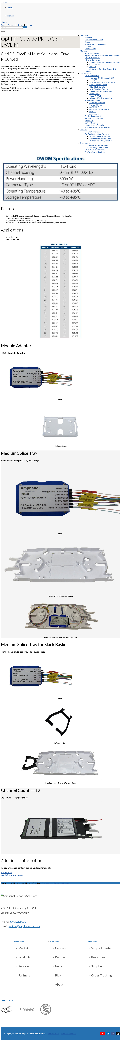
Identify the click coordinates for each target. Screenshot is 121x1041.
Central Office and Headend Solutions (104, 62)
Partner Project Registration (100, 141)
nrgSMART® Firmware (99, 109)
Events (87, 42)
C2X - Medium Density (98, 84)
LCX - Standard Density (98, 89)
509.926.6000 (6, 872)
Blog (20, 25)
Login (4, 22)
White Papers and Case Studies (97, 127)
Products (24, 957)
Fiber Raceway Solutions (95, 150)
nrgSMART (94, 107)
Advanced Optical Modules (100, 98)
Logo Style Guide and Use (99, 136)
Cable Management (93, 116)
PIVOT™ (93, 80)
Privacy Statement (61, 883)
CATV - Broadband (92, 57)
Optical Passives (91, 123)
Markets (83, 51)
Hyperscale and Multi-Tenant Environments (102, 55)
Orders (10, 7)
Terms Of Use (47, 883)
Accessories (94, 114)
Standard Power (95, 105)
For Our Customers (92, 132)
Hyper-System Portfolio (94, 125)
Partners (83, 129)
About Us (89, 37)
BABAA (92, 66)
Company (84, 35)
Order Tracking (101, 975)
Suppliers (97, 966)
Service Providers (92, 53)
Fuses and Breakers (97, 102)
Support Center (7, 25)
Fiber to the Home (92, 60)
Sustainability (90, 49)
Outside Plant (95, 64)
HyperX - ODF (95, 96)
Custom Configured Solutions (96, 147)
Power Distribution (92, 100)
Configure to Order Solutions (96, 145)
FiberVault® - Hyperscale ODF (102, 78)
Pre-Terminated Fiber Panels (101, 91)
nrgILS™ (92, 111)
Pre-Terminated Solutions (95, 152)
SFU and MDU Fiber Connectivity (103, 69)
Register (10, 16)
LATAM (88, 71)
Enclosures (89, 120)
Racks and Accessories (94, 118)
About (59, 984)
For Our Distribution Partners (97, 134)
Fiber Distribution (92, 75)
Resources (98, 957)
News (29, 25)
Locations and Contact (94, 40)
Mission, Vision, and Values (95, 44)
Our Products (85, 73)
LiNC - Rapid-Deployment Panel (102, 82)
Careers (88, 46)
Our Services (85, 143)
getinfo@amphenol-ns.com (12, 875)
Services (24, 966)
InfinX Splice (94, 93)
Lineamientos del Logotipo (100, 138)
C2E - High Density (97, 87)
